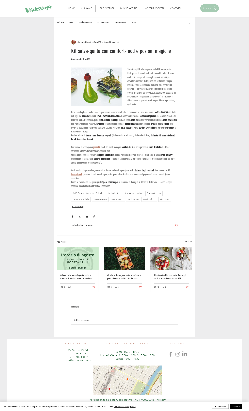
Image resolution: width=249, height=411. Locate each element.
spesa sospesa (100, 199)
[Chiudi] (245, 406)
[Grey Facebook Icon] (171, 354)
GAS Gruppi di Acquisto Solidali (87, 193)
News (71, 22)
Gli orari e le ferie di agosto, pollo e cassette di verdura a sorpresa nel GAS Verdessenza (76, 277)
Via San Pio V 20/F (78, 350)
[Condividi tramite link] (93, 216)
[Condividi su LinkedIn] (86, 216)
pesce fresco (117, 199)
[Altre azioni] (176, 42)
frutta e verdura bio (133, 193)
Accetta (236, 406)
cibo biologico (113, 193)
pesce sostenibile (81, 199)
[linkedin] (185, 354)
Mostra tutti (188, 241)
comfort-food (149, 199)
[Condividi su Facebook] (72, 216)
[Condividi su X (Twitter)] (79, 216)
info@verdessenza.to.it (78, 360)
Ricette (134, 22)
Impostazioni (220, 406)
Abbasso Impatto (120, 22)
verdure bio (133, 199)
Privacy (161, 399)
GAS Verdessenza (103, 22)
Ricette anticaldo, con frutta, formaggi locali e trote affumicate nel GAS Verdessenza (170, 277)
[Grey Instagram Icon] (178, 354)
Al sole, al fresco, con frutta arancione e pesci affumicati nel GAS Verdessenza (124, 277)
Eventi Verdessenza (85, 22)
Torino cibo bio (154, 193)
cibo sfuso (164, 199)
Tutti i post (60, 22)
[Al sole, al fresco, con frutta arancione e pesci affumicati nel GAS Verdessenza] (124, 258)
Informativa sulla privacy (125, 406)
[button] (188, 22)
